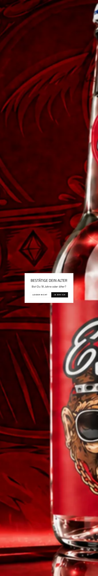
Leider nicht (40, 295)
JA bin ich (59, 295)
